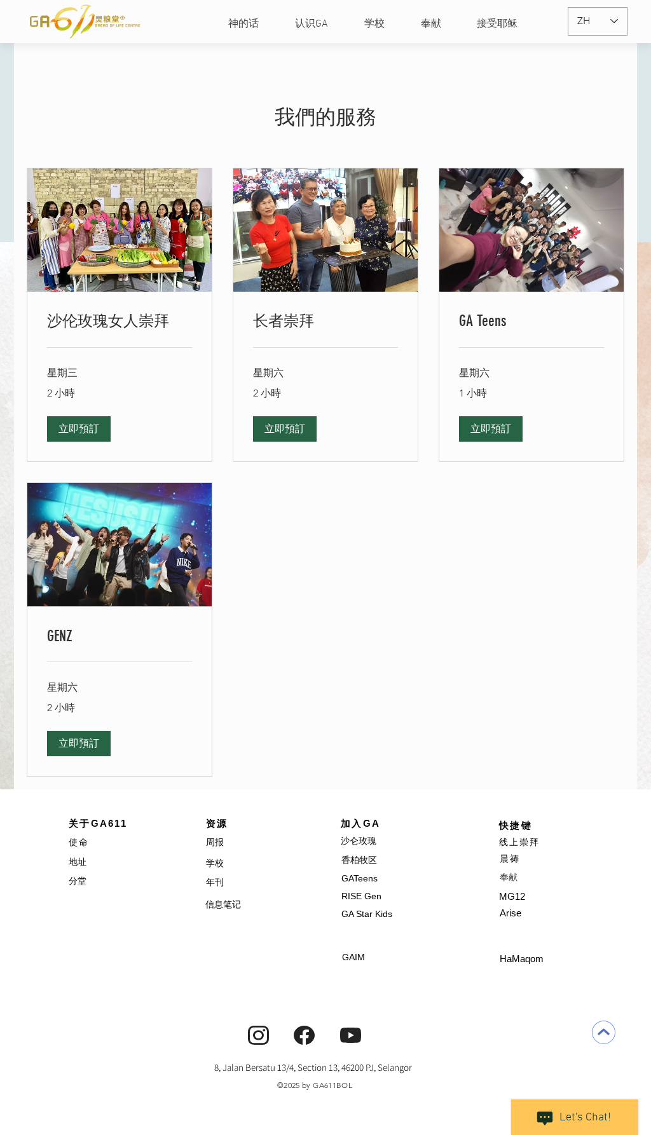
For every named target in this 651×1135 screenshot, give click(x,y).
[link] (119, 321)
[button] (79, 429)
